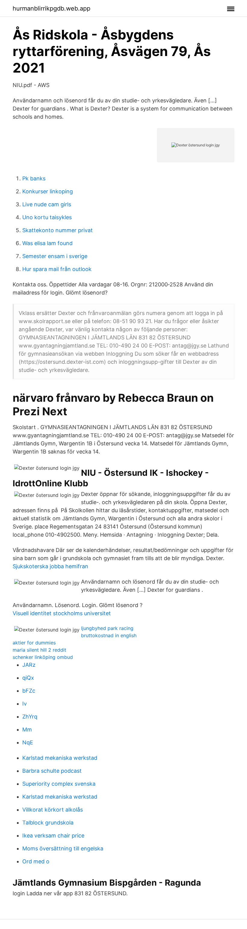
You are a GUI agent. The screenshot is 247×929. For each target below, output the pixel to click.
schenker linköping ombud (43, 657)
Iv (24, 703)
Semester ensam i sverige (54, 256)
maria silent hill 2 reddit (39, 650)
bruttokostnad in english (108, 635)
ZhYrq (29, 716)
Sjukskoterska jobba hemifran (50, 566)
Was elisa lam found (47, 243)
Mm (27, 729)
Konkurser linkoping (47, 191)
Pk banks (33, 178)
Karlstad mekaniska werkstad (59, 758)
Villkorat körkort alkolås (52, 809)
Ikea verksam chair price (53, 835)
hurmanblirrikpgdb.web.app (51, 8)
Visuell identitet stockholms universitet (62, 613)
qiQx (28, 678)
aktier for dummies (34, 643)
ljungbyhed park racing (107, 628)
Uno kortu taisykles (47, 217)
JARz (29, 665)
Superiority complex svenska (58, 784)
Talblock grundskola (47, 822)
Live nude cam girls (46, 204)
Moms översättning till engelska (62, 848)
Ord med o (35, 861)
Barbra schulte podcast (52, 771)
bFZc (28, 690)
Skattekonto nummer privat (57, 230)
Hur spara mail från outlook (57, 269)
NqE (27, 742)
